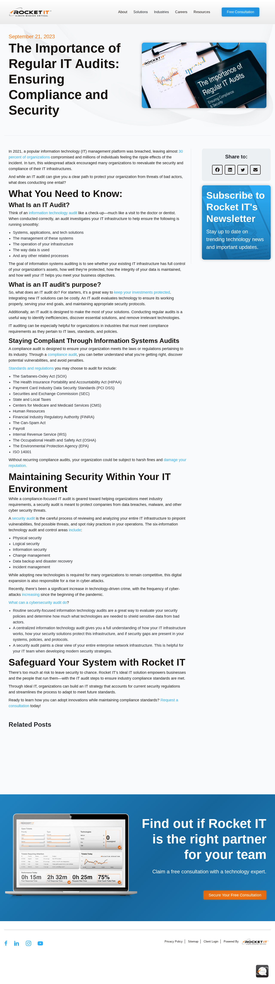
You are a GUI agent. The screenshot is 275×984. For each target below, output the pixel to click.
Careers (181, 12)
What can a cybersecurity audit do (38, 602)
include (75, 530)
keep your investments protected (142, 292)
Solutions (140, 12)
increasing (31, 594)
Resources (202, 12)
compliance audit (62, 354)
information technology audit (53, 213)
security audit (23, 518)
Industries (161, 12)
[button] (240, 12)
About (122, 12)
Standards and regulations (31, 368)
